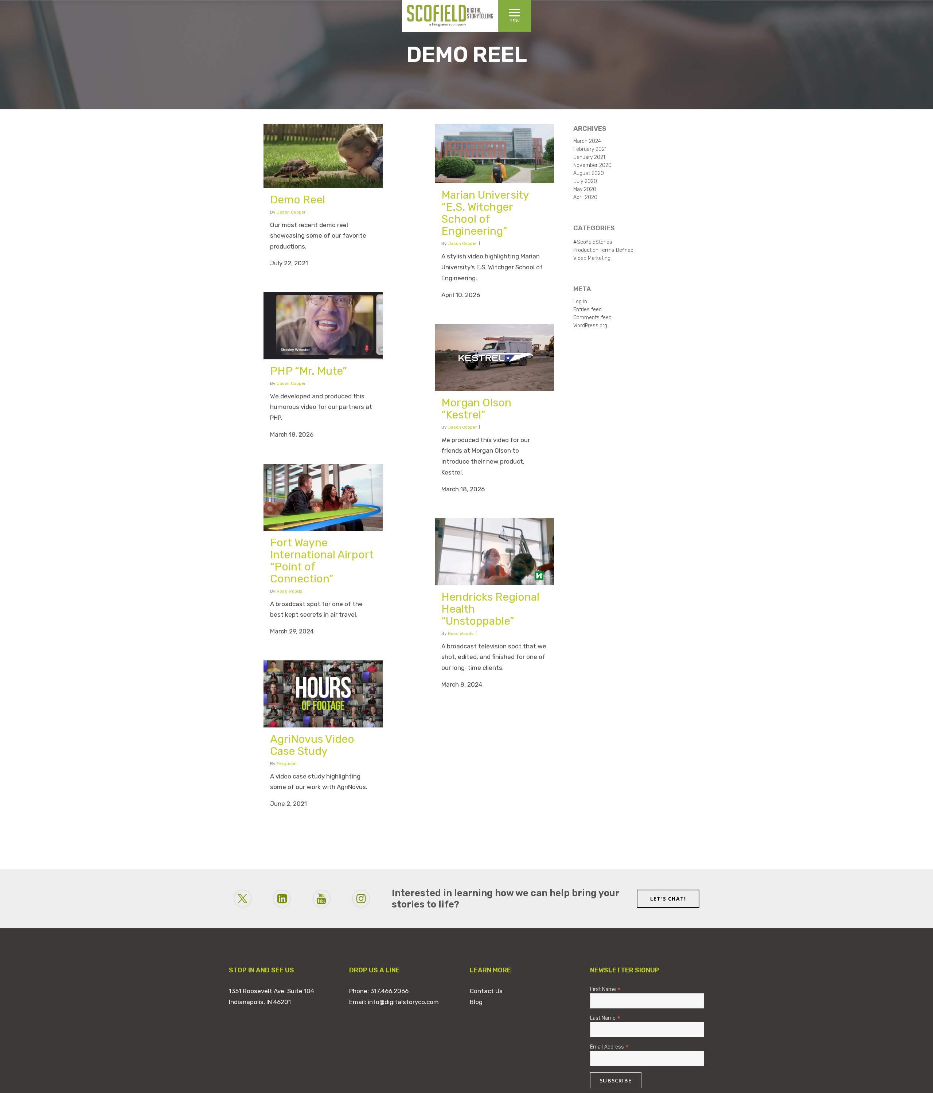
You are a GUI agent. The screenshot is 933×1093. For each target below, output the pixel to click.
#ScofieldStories (592, 242)
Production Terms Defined (603, 250)
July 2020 (585, 181)
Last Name (605, 1018)
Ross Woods (289, 591)
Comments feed (592, 317)
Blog (476, 1002)
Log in (580, 301)
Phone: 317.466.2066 (379, 991)
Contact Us (486, 991)
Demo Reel (297, 199)
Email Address (609, 1046)
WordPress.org (590, 325)
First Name (605, 989)
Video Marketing (591, 258)
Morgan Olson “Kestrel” (476, 408)
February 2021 (589, 149)
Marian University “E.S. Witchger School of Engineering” (485, 213)
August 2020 (588, 173)
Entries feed (587, 309)
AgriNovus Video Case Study (312, 745)
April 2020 (585, 197)
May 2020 (584, 189)
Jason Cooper (291, 212)
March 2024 (587, 141)
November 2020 (592, 165)
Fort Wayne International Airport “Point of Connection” (322, 560)
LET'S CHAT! (668, 898)
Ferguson (287, 763)
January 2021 (589, 157)
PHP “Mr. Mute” (308, 371)
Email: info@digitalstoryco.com (394, 1002)
